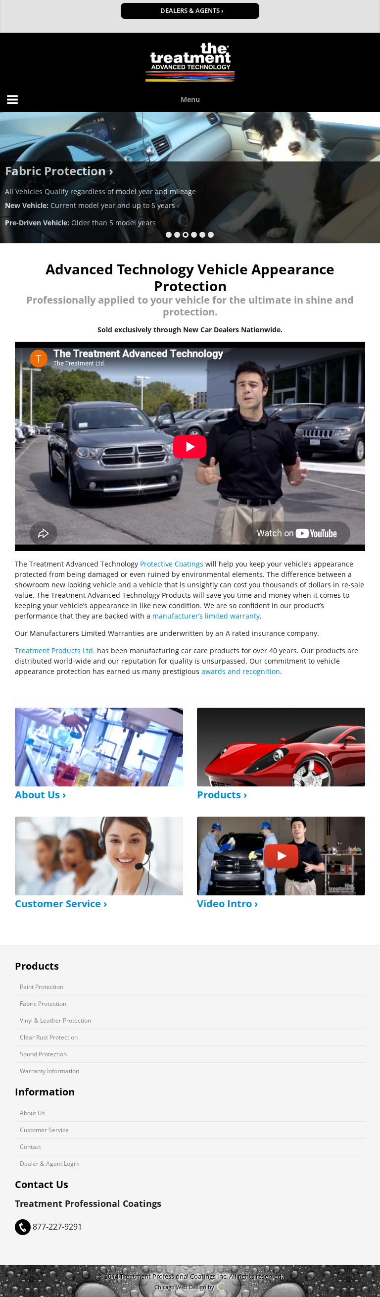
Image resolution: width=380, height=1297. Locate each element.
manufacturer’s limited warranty (206, 616)
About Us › (40, 794)
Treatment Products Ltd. (55, 650)
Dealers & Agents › (191, 10)
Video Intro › (227, 903)
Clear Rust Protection (49, 1037)
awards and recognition (240, 671)
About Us (32, 1113)
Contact (30, 1146)
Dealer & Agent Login (49, 1163)
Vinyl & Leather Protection (55, 1020)
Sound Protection (43, 1054)
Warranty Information (49, 1071)
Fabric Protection (43, 1003)
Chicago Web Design (180, 1287)
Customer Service (44, 1130)
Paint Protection (41, 986)
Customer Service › (61, 903)
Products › (222, 794)
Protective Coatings (171, 564)
